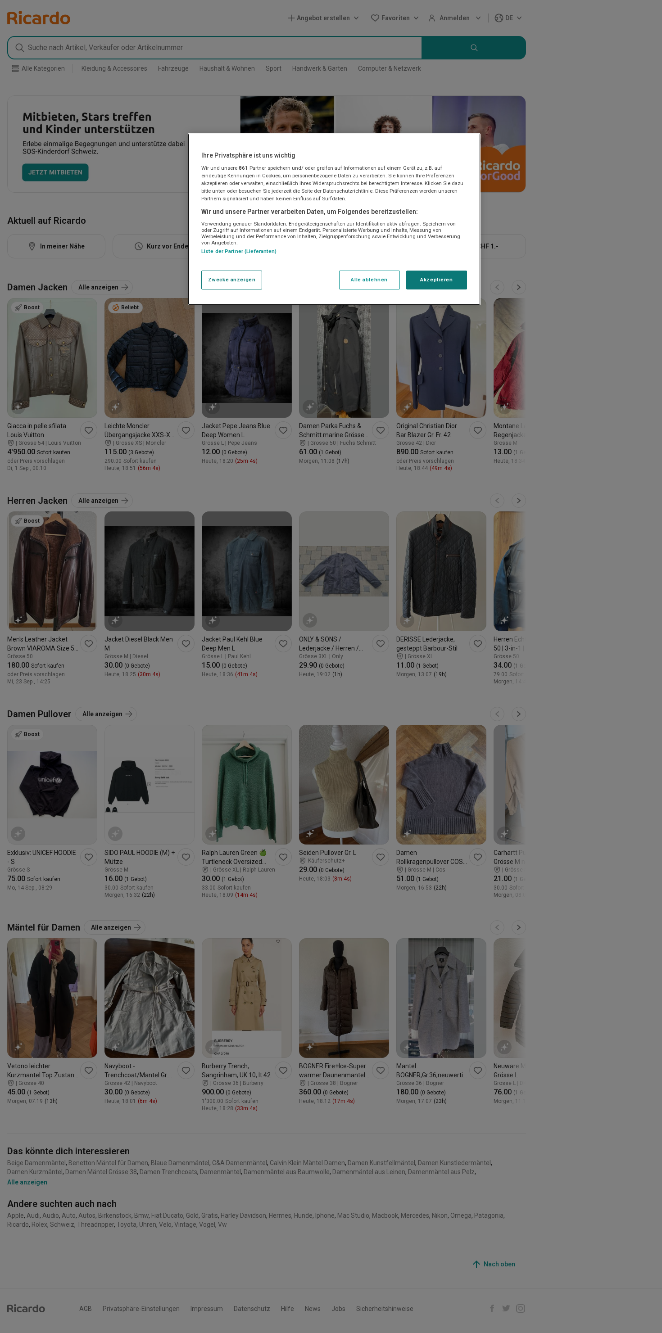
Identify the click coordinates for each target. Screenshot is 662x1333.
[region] (334, 219)
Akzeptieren (436, 280)
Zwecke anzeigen (232, 280)
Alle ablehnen (369, 280)
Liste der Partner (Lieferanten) (239, 252)
